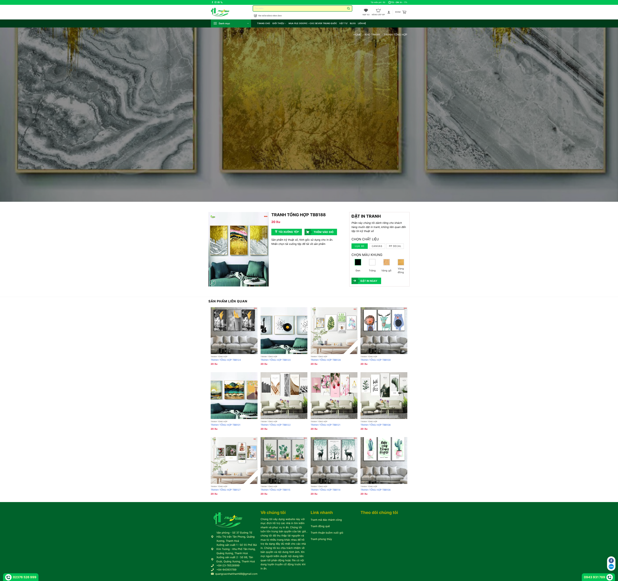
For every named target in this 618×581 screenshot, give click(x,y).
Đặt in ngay (368, 280)
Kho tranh (372, 34)
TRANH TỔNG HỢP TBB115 (275, 489)
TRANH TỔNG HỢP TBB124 (226, 360)
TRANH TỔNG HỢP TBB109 (375, 360)
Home (357, 34)
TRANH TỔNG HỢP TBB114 (325, 489)
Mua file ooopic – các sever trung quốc (313, 23)
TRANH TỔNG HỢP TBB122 (276, 424)
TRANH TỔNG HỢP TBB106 (375, 489)
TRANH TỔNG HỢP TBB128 (326, 360)
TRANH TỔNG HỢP (395, 34)
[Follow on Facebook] (212, 2)
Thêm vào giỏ (324, 232)
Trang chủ (263, 23)
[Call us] (222, 2)
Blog (353, 23)
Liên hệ (362, 23)
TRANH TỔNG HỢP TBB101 (225, 424)
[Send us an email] (219, 2)
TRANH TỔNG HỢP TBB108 (375, 424)
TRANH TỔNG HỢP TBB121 (325, 424)
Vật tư (343, 23)
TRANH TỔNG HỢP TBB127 (226, 489)
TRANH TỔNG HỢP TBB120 (276, 360)
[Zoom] (213, 282)
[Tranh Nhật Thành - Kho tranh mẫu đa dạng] (224, 12)
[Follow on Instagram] (215, 2)
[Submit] (348, 8)
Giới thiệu (278, 23)
